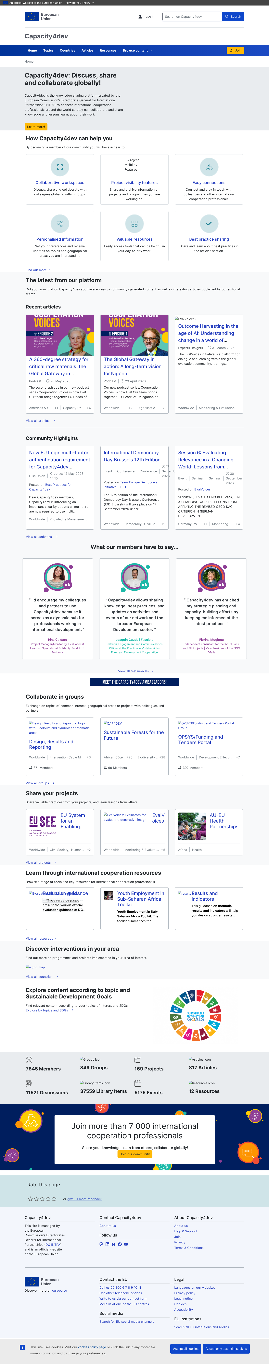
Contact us (107, 1226)
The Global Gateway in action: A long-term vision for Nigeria (132, 366)
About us (181, 1226)
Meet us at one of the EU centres (124, 1304)
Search (236, 16)
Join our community (135, 1154)
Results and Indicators (205, 896)
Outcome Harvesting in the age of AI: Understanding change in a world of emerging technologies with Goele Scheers (208, 340)
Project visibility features (134, 182)
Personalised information (59, 239)
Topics (48, 50)
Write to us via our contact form (123, 1298)
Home (32, 50)
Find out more (37, 270)
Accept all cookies (186, 1348)
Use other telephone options (120, 1293)
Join (238, 50)
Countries (67, 50)
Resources (108, 50)
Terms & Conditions (188, 1248)
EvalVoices (202, 489)
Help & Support (185, 1231)
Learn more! (36, 127)
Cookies (180, 1304)
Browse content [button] (135, 50)
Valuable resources (134, 239)
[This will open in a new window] (41, 17)
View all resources (40, 938)
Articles (88, 50)
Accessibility (183, 1309)
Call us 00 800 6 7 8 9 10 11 (120, 1287)
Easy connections (209, 182)
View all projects (39, 862)
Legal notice (183, 1298)
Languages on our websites (194, 1287)
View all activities (39, 537)
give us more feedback (84, 1199)
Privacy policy (184, 1293)
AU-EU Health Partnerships (224, 820)
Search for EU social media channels (126, 1321)
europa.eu (59, 1290)
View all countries (39, 977)
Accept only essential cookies (226, 1348)
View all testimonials (133, 671)
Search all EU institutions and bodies (201, 1327)
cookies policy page (92, 1347)
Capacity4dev (46, 36)
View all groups (38, 783)
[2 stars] (33, 1198)
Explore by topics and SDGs (47, 1010)
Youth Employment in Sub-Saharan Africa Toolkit (140, 899)
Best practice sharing (209, 239)
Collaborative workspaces (59, 182)
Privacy (179, 1242)
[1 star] (30, 1198)
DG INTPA (52, 1245)
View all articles (38, 421)
